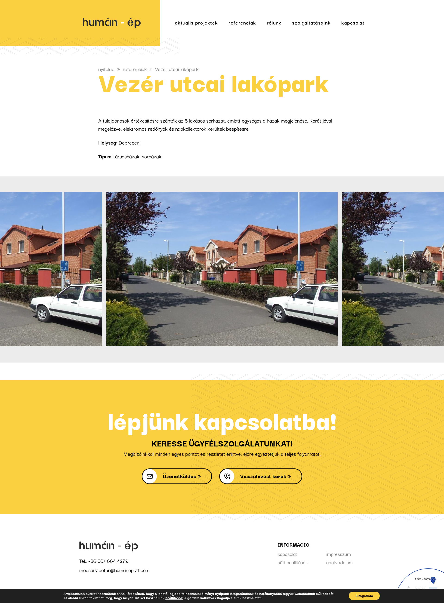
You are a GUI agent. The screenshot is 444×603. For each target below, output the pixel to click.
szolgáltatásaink (311, 22)
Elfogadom (364, 596)
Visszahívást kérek (263, 475)
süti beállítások (293, 562)
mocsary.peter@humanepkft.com (114, 570)
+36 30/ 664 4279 (108, 560)
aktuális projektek (196, 22)
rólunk (274, 22)
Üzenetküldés (179, 475)
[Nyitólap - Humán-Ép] (119, 23)
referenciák (242, 22)
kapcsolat (352, 22)
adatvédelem (339, 562)
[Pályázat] (419, 585)
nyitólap (106, 69)
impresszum (338, 553)
